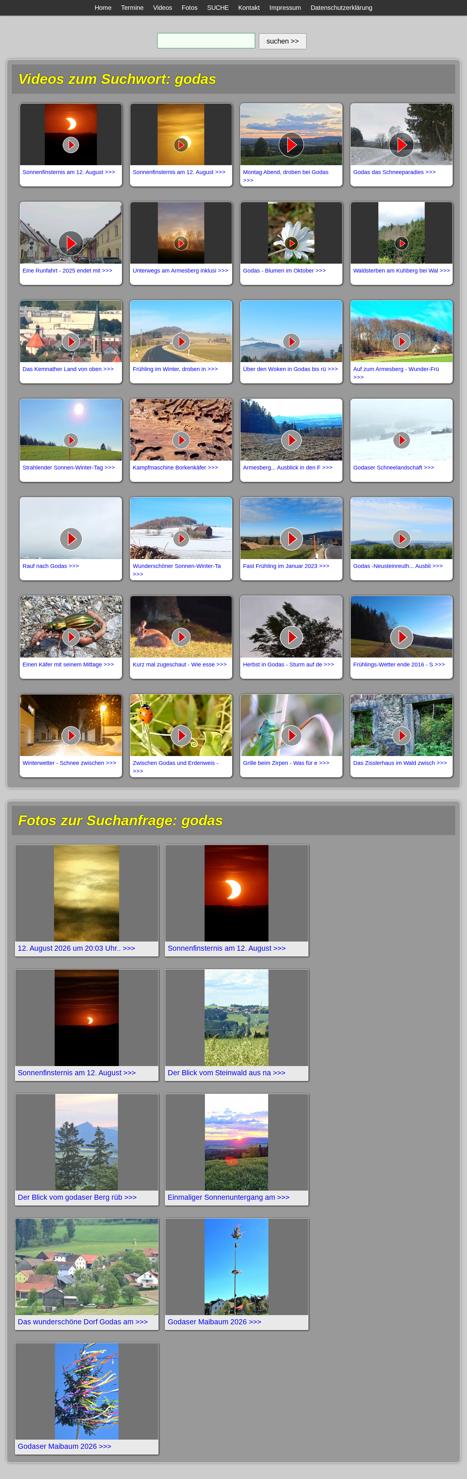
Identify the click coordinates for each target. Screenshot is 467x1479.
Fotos (190, 7)
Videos (162, 7)
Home (103, 7)
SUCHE (218, 7)
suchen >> (283, 41)
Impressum (285, 7)
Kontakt (249, 7)
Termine (132, 7)
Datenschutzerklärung (341, 7)
